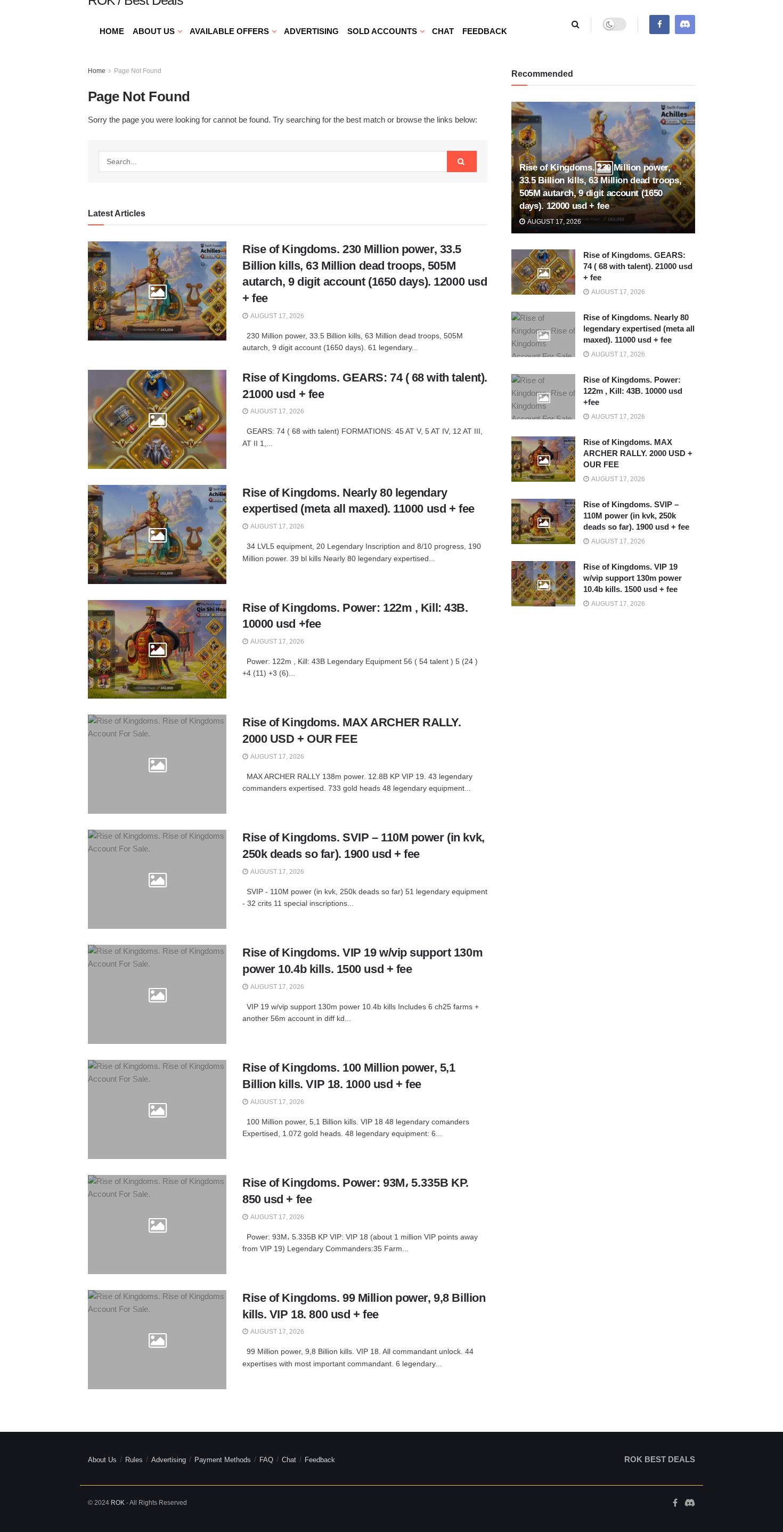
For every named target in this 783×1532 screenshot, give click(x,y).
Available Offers (229, 31)
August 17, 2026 (276, 316)
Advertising (311, 31)
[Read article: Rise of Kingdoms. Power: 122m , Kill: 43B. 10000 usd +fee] (157, 649)
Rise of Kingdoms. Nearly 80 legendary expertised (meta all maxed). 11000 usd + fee (639, 328)
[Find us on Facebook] (659, 24)
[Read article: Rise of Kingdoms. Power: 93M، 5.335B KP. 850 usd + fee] (157, 1224)
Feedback (484, 31)
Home (112, 31)
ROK (118, 1502)
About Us (154, 31)
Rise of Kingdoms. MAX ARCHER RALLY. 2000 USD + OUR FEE (637, 453)
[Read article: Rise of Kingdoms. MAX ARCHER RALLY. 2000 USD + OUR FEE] (157, 764)
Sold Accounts (382, 31)
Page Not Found (137, 71)
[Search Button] (576, 24)
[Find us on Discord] (685, 24)
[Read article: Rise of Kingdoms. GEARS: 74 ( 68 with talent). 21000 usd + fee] (157, 419)
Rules (134, 1460)
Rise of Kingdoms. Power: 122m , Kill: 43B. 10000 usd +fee (632, 391)
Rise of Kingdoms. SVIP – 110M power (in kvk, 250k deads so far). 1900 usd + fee (636, 515)
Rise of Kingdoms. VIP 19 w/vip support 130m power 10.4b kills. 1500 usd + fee (632, 578)
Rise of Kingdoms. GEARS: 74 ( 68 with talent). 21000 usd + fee (637, 266)
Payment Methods (222, 1460)
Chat (443, 31)
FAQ (266, 1460)
